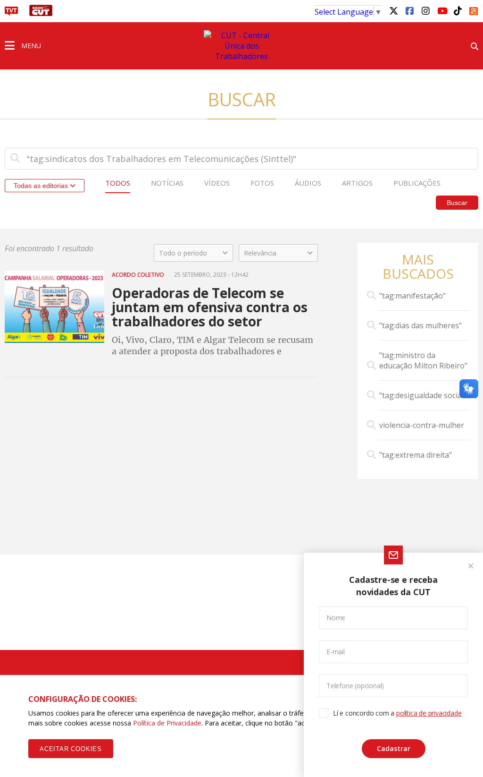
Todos (117, 183)
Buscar (457, 202)
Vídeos (217, 183)
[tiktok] (457, 10)
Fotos (262, 183)
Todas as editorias (42, 185)
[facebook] (409, 10)
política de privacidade (428, 713)
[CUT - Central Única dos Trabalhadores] (241, 45)
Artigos (357, 183)
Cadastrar (393, 748)
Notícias (167, 183)
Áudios (308, 183)
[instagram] (425, 10)
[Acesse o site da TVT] (11, 13)
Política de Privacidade (167, 722)
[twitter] (393, 10)
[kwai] (473, 9)
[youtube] (441, 10)
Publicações (417, 183)
